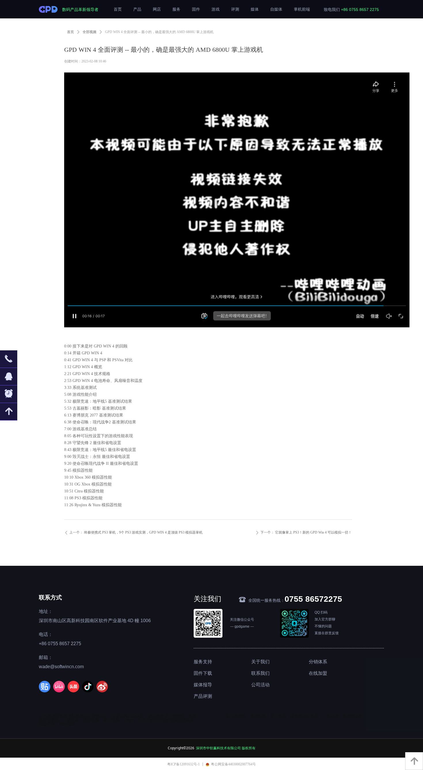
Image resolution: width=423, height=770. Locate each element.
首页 (70, 32)
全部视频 (89, 32)
